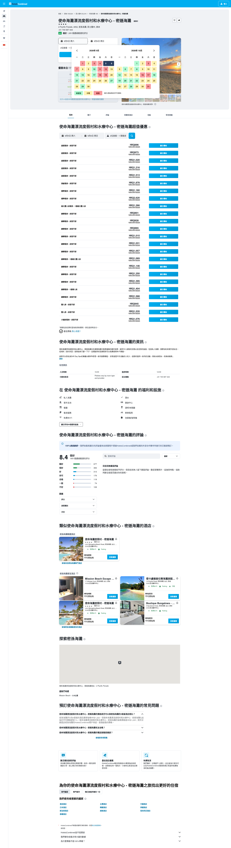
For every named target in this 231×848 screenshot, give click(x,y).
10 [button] (94, 69)
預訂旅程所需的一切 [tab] (92, 792)
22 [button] (83, 80)
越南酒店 (103, 810)
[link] (72, 563)
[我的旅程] (4, 38)
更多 (61, 358)
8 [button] (82, 69)
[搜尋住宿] (4, 16)
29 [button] (83, 86)
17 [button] (94, 75)
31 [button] (148, 86)
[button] (4, 3)
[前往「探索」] (4, 31)
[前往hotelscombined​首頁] (18, 4)
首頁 (59, 14)
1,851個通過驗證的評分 (77, 33)
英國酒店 (143, 807)
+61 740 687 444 (65, 29)
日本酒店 (63, 807)
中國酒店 (143, 804)
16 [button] (88, 75)
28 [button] (77, 86)
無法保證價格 (96, 825)
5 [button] (105, 63)
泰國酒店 (63, 814)
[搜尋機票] (4, 11)
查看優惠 (112, 557)
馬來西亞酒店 (145, 810)
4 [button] (100, 63)
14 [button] (77, 75)
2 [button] (88, 63)
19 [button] (106, 75)
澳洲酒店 (63, 804)
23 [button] (88, 80)
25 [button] (100, 80)
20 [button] (111, 75)
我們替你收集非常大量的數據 (73, 836)
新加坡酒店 (64, 810)
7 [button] (76, 69)
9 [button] (88, 69)
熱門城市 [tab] (76, 792)
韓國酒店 (103, 807)
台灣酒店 (103, 804)
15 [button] (83, 75)
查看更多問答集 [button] (101, 737)
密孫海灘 (92, 14)
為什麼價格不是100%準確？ (73, 841)
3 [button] (94, 63)
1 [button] (82, 63)
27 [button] (111, 80)
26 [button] (106, 80)
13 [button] (111, 69)
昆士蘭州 (78, 14)
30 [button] (88, 86)
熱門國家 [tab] (64, 792)
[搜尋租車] (4, 21)
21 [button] (77, 80)
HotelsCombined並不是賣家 (73, 832)
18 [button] (100, 75)
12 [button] (106, 69)
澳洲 (65, 14)
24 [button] (94, 80)
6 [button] (111, 63)
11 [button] (100, 69)
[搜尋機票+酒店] (4, 26)
